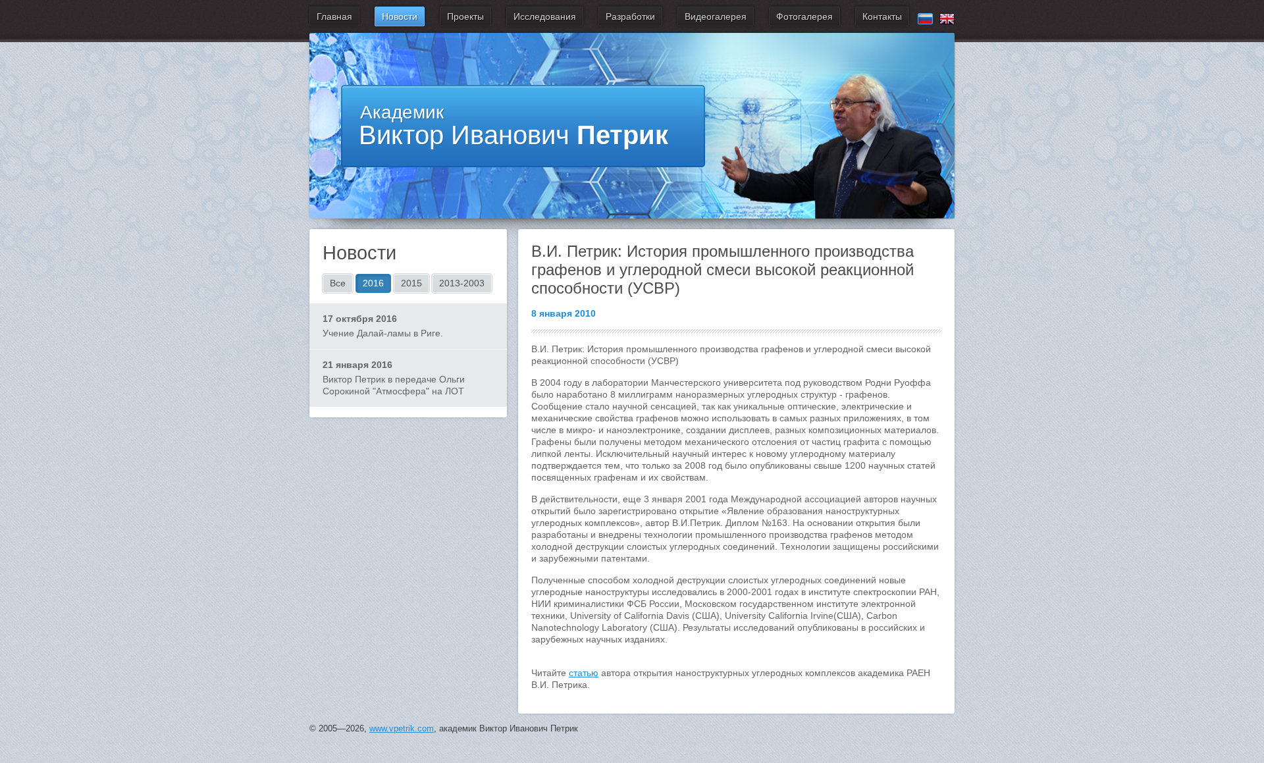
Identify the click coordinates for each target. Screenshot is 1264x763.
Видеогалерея (716, 16)
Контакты (882, 16)
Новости (399, 16)
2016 (373, 283)
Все (338, 283)
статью (583, 673)
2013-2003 (462, 283)
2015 (411, 283)
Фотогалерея (804, 16)
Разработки (630, 16)
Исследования (545, 16)
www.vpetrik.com (401, 728)
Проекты (465, 16)
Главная (334, 16)
